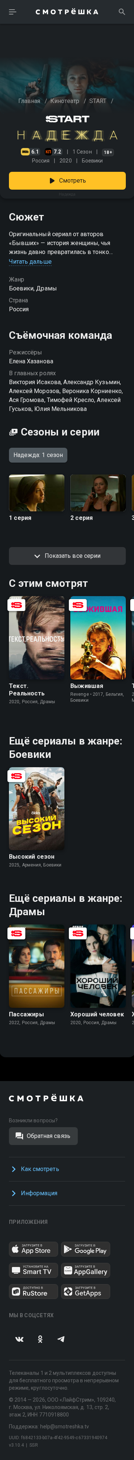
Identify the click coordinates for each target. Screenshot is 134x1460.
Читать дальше (30, 261)
